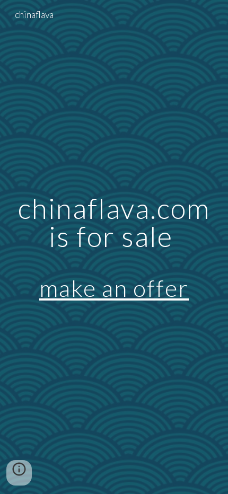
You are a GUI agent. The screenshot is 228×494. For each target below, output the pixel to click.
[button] (19, 473)
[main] (114, 247)
